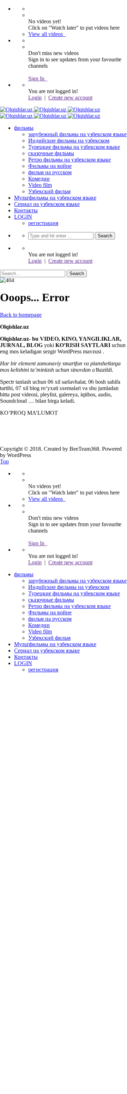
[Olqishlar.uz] (50, 110)
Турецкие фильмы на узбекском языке (74, 147)
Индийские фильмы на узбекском (68, 141)
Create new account (70, 98)
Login (35, 98)
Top (4, 461)
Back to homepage (21, 315)
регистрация (43, 223)
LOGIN (23, 217)
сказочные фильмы (51, 153)
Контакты (26, 210)
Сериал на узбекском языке (47, 204)
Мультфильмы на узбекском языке (55, 198)
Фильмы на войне (50, 166)
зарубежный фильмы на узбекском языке (77, 134)
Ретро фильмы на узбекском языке (69, 160)
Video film (40, 185)
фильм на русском (50, 172)
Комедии (39, 179)
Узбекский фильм (49, 191)
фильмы (24, 128)
